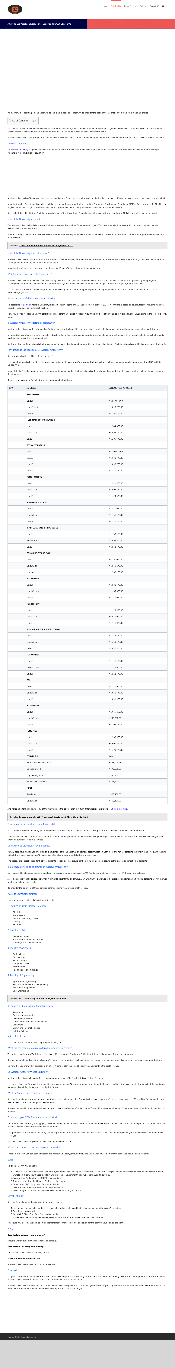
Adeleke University (19, 149)
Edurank (27, 304)
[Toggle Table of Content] (33, 121)
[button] (163, 6)
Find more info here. (118, 808)
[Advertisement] (83, 49)
